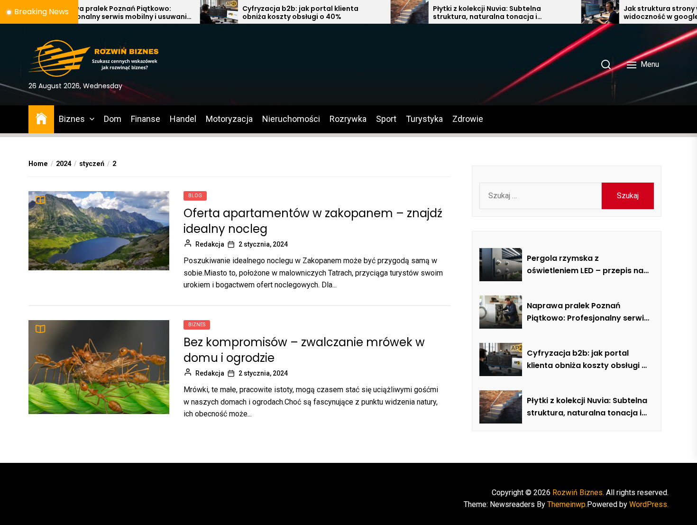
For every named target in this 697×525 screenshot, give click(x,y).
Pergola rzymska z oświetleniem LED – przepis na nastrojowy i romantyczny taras (585, 264)
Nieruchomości (291, 119)
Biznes (72, 119)
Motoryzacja (229, 119)
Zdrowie (467, 119)
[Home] (41, 117)
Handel (183, 119)
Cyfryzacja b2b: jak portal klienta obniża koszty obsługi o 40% (271, 13)
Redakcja (209, 244)
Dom (112, 119)
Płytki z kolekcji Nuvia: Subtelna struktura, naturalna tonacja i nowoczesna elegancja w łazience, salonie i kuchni (464, 13)
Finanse (145, 119)
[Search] (606, 64)
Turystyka (424, 119)
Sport (386, 119)
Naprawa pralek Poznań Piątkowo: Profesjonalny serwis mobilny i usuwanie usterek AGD (92, 13)
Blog (195, 195)
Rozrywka (348, 119)
